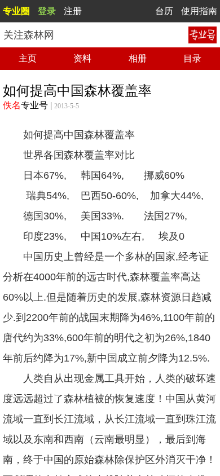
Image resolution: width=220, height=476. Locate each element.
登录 (47, 11)
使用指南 (199, 11)
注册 (73, 11)
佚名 (12, 105)
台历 (164, 11)
